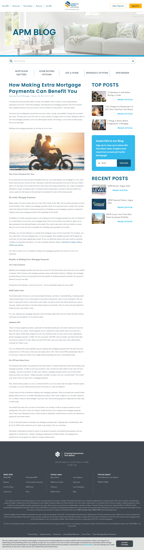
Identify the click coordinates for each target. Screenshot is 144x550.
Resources (39, 6)
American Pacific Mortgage (19, 96)
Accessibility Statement (72, 534)
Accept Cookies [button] (124, 544)
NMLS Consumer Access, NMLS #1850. (89, 510)
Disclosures (57, 534)
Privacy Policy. (88, 545)
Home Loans (16, 6)
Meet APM (5, 6)
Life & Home (72, 72)
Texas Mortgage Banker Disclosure (104, 534)
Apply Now (135, 6)
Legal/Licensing (45, 534)
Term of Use (86, 534)
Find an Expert (28, 6)
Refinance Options (97, 72)
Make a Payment (118, 6)
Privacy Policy (33, 534)
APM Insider (122, 72)
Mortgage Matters (21, 73)
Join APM (49, 6)
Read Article (125, 99)
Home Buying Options (46, 73)
